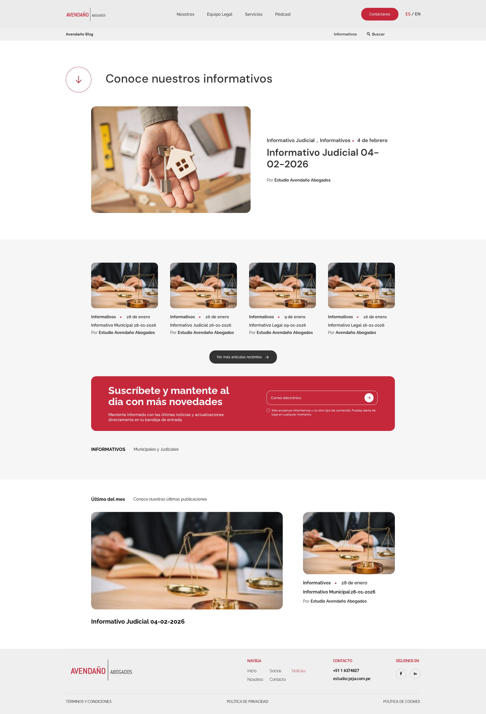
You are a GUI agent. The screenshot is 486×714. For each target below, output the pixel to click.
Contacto (278, 679)
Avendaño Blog (79, 34)
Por (299, 180)
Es (408, 14)
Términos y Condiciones (89, 702)
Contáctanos (379, 14)
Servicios (253, 14)
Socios (275, 670)
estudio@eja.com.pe (352, 679)
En (417, 14)
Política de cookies (401, 702)
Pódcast (283, 14)
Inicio (251, 670)
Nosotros (185, 14)
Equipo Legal (219, 14)
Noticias (299, 670)
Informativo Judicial (291, 140)
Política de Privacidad (247, 702)
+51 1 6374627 (346, 671)
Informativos (345, 34)
